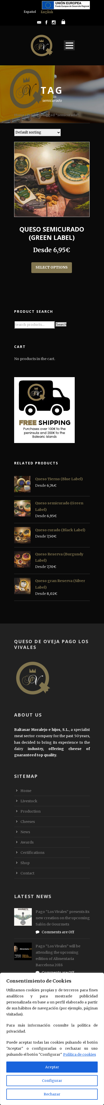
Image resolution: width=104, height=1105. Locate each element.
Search (61, 324)
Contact (27, 873)
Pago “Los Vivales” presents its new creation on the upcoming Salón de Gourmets (63, 917)
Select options (52, 267)
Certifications (32, 852)
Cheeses (27, 821)
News (25, 832)
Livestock (28, 801)
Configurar (52, 1080)
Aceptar (52, 1067)
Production (30, 811)
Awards (27, 842)
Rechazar (52, 1094)
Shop (25, 863)
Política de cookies (79, 1054)
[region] (52, 1039)
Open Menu (69, 45)
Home (19, 115)
